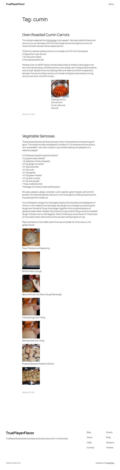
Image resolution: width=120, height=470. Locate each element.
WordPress (110, 463)
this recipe (51, 40)
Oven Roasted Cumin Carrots (45, 35)
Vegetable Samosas (38, 136)
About (111, 4)
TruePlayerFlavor (15, 4)
